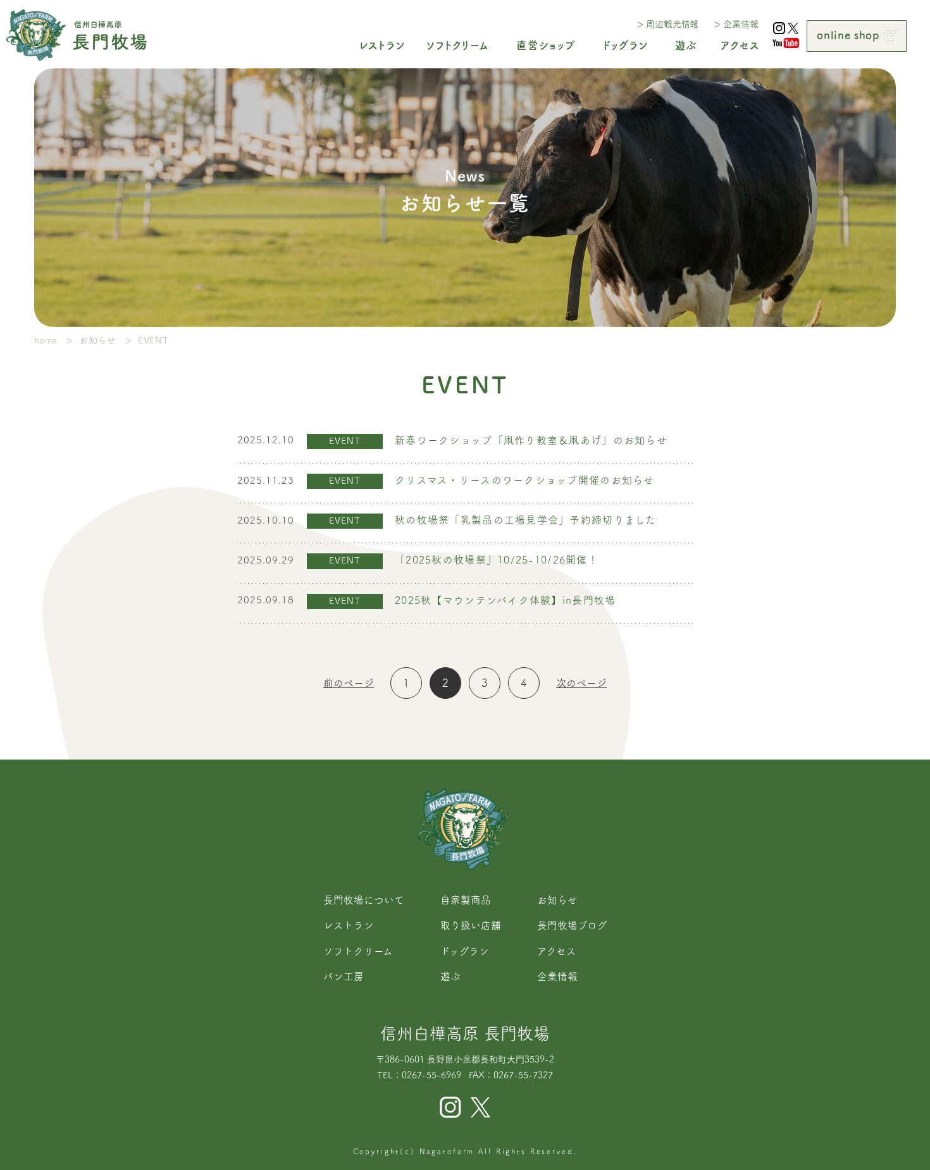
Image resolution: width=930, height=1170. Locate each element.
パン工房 (343, 976)
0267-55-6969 (431, 1075)
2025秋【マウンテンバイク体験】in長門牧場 (505, 600)
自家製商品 (465, 900)
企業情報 (740, 24)
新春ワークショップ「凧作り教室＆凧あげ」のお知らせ (531, 440)
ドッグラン (464, 951)
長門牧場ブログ (572, 925)
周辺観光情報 (672, 24)
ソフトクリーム (358, 951)
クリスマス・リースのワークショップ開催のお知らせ (525, 480)
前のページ (348, 683)
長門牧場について (363, 900)
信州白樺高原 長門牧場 (465, 1033)
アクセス (556, 951)
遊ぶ (450, 976)
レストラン (348, 925)
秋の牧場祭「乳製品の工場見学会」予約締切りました (526, 520)
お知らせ (557, 900)
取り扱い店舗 (470, 925)
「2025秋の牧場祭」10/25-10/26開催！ (496, 560)
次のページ (581, 683)
